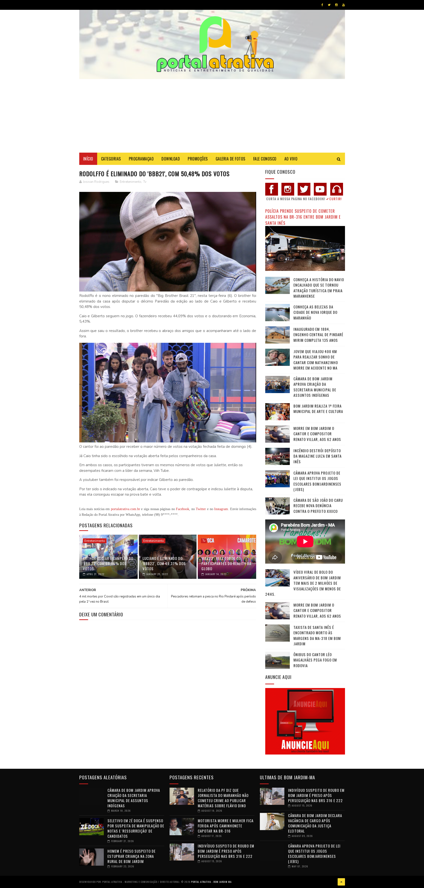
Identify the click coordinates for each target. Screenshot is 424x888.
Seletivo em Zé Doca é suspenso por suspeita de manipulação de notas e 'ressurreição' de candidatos (135, 828)
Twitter (201, 509)
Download (170, 159)
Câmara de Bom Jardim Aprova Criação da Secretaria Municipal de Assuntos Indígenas (314, 387)
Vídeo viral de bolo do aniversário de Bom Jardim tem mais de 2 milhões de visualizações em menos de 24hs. (303, 583)
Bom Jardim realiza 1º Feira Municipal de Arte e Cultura (318, 408)
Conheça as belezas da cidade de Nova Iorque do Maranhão (315, 312)
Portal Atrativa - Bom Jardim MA (211, 882)
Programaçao (141, 159)
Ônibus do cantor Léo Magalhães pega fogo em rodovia (315, 660)
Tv (144, 182)
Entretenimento (130, 182)
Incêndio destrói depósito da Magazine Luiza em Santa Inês (317, 456)
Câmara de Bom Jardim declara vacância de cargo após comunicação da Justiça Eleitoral (315, 823)
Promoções (198, 159)
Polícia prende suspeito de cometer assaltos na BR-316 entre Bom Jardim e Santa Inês (303, 217)
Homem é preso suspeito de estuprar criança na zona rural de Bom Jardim (131, 856)
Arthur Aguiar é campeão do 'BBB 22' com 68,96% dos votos (108, 563)
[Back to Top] (341, 882)
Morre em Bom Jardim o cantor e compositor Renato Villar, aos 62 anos (317, 433)
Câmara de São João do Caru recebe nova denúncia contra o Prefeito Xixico (318, 505)
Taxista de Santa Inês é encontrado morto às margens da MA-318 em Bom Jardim (317, 635)
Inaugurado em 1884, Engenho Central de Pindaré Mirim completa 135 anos (318, 334)
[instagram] (336, 5)
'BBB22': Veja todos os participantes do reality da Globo (226, 563)
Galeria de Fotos (230, 159)
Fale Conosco (265, 159)
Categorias (111, 159)
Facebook (182, 509)
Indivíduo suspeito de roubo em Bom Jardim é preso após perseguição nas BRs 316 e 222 (226, 851)
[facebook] (322, 5)
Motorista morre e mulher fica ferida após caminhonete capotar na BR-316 (225, 826)
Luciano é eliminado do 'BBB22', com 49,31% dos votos (164, 563)
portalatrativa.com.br (125, 509)
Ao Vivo (291, 159)
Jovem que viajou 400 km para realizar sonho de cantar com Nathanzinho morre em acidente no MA (315, 360)
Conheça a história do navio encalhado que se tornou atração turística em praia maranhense (318, 288)
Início (88, 159)
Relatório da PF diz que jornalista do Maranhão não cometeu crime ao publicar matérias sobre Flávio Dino (223, 797)
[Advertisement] (212, 115)
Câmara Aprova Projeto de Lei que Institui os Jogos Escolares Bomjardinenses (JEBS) (317, 481)
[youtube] (343, 5)
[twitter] (329, 5)
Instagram (221, 509)
